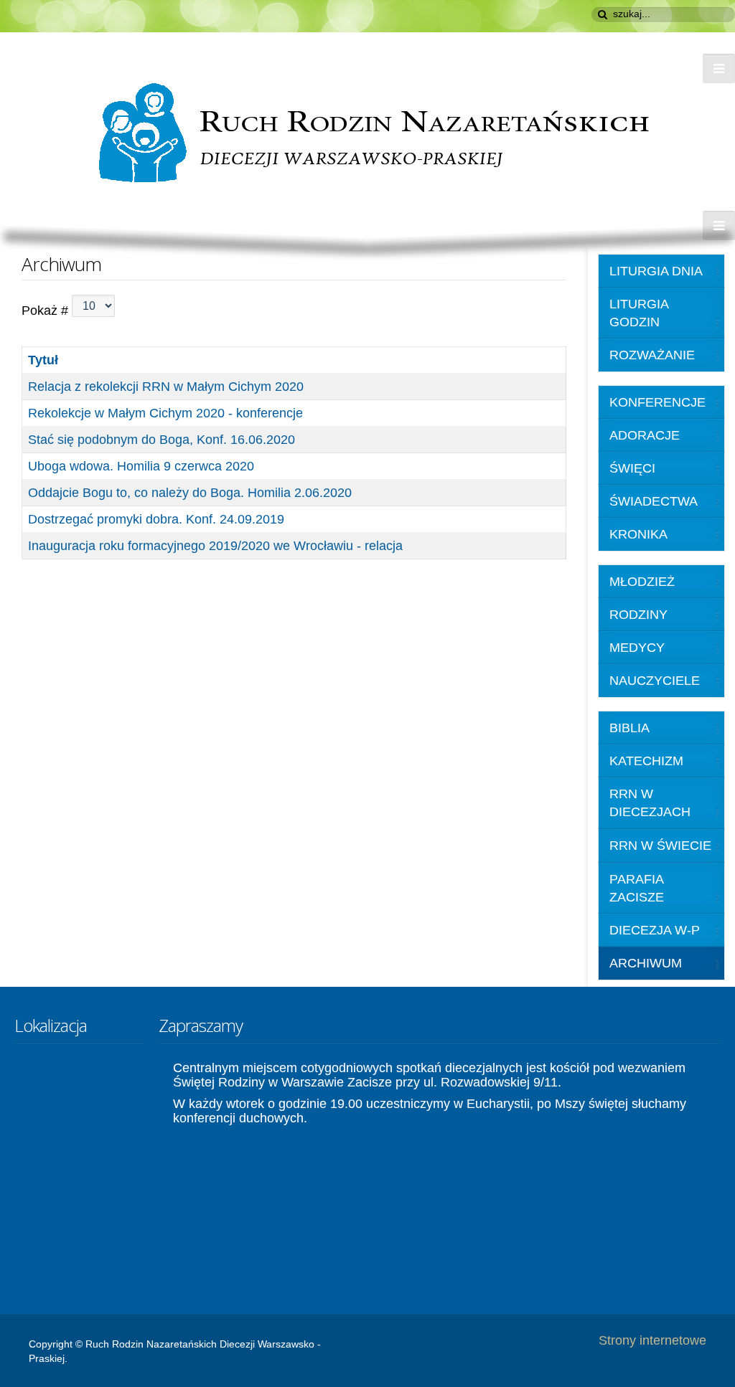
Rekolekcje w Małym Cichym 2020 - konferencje (165, 413)
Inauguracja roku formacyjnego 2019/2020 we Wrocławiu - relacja (215, 546)
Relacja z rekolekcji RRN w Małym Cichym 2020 (166, 386)
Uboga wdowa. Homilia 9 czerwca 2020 (141, 466)
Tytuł (43, 360)
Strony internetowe (652, 1340)
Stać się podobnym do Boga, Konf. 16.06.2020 (161, 439)
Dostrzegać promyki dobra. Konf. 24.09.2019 (156, 519)
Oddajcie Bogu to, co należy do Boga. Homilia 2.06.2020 (190, 493)
